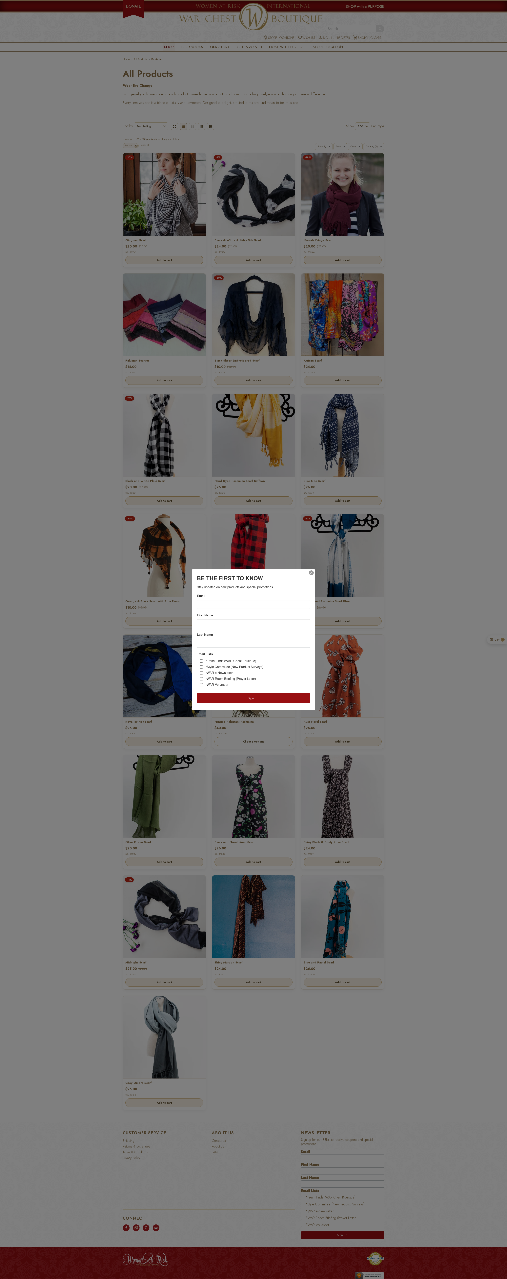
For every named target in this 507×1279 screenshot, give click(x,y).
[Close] (311, 572)
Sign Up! (253, 698)
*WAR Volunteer (217, 684)
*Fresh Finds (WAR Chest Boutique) (231, 660)
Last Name (205, 634)
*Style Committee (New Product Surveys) (234, 666)
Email (201, 595)
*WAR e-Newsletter (219, 672)
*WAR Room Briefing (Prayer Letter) (231, 678)
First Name (205, 615)
